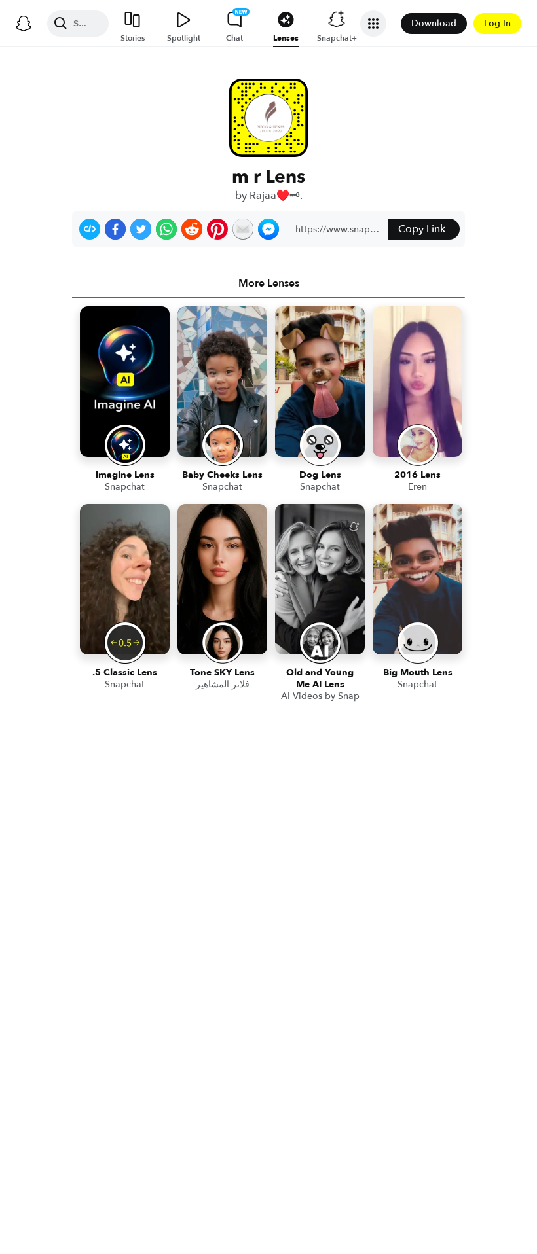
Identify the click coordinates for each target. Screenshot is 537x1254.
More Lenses (268, 283)
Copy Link (421, 229)
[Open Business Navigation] (373, 23)
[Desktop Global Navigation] (23, 23)
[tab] (268, 283)
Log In (497, 23)
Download (433, 23)
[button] (89, 229)
